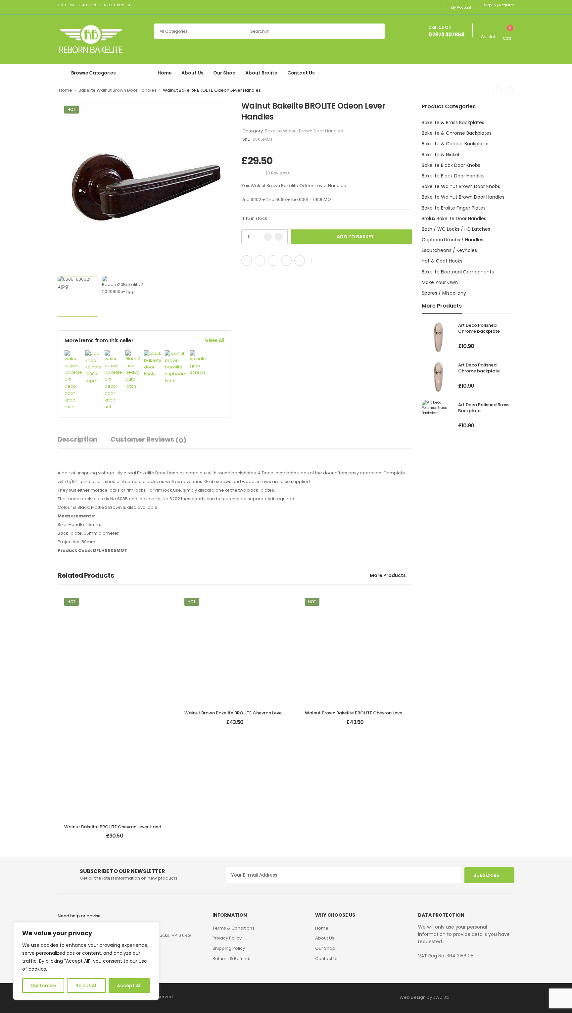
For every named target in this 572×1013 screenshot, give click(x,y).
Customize (43, 985)
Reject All (86, 985)
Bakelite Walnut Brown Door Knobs (461, 186)
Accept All (129, 985)
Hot (71, 109)
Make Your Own (440, 282)
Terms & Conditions (234, 928)
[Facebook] (246, 260)
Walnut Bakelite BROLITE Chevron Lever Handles (115, 827)
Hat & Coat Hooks (442, 261)
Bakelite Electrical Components (458, 271)
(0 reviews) (277, 173)
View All (214, 340)
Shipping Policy (229, 948)
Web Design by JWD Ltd (425, 997)
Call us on (439, 27)
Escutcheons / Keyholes (449, 250)
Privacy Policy (227, 938)
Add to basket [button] (114, 839)
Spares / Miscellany (444, 293)
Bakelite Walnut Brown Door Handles (117, 90)
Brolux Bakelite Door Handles (454, 218)
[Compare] (331, 260)
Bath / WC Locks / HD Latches (456, 229)
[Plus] (279, 237)
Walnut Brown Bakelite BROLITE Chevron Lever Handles (243, 713)
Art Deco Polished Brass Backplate (483, 408)
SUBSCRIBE (486, 875)
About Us (192, 73)
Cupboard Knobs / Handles (452, 239)
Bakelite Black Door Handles (453, 175)
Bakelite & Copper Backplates (456, 143)
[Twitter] (260, 260)
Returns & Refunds (232, 958)
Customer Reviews (148, 440)
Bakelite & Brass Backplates (453, 122)
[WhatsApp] (286, 260)
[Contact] (424, 31)
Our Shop (224, 73)
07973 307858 (446, 34)
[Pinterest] (273, 260)
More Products (388, 575)
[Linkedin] (299, 260)
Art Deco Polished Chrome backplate (479, 328)
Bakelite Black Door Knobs (451, 165)
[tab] (84, 439)
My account (461, 7)
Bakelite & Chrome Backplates (457, 133)
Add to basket (355, 236)
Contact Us (301, 73)
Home (164, 73)
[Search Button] (378, 31)
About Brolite (261, 73)
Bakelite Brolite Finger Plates (454, 208)
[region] (86, 961)
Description (77, 439)
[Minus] (268, 237)
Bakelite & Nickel (440, 154)
